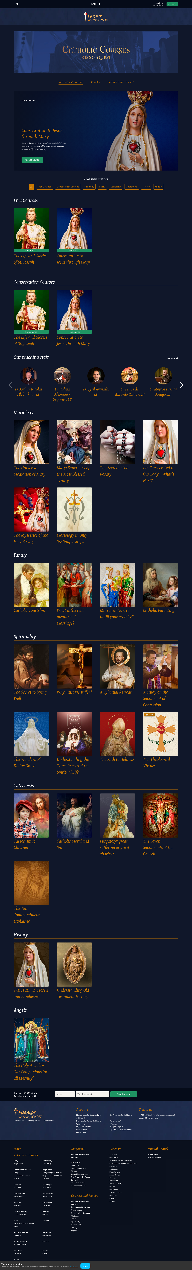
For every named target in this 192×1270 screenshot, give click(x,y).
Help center (49, 1120)
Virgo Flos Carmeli (83, 1127)
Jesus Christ (47, 1193)
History (146, 186)
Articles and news (26, 1155)
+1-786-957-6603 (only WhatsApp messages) (157, 1115)
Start (17, 1149)
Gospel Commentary (79, 1174)
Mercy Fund (81, 1132)
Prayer (45, 1250)
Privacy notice (34, 1120)
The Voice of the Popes (80, 1177)
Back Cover (76, 1165)
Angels (158, 186)
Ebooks (95, 81)
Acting (16, 1259)
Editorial (74, 1180)
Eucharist (18, 1250)
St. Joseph (46, 1184)
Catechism (47, 1202)
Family (102, 186)
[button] (182, 385)
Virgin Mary (18, 1163)
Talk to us (145, 1109)
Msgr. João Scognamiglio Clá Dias (122, 1163)
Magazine (78, 1149)
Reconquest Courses (71, 81)
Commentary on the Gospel (120, 1160)
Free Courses (44, 186)
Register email (123, 1094)
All (31, 186)
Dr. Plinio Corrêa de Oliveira (121, 1115)
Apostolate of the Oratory (121, 1130)
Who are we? (115, 1121)
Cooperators (81, 1130)
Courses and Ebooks (84, 1195)
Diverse (74, 1171)
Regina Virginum (117, 1127)
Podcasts (115, 1149)
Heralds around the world (24, 1223)
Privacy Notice (74, 1267)
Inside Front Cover (78, 1186)
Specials (17, 1202)
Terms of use (19, 1120)
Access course (32, 159)
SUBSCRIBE (172, 4)
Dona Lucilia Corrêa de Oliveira (88, 1121)
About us (82, 1109)
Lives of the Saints (78, 1183)
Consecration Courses (68, 186)
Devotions (46, 1232)
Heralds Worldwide (78, 1168)
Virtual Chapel (158, 1149)
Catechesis (131, 186)
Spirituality (116, 186)
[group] (28, 382)
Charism (113, 1124)
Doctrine (17, 1184)
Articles (45, 1220)
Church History (20, 1211)
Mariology (89, 186)
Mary (16, 1160)
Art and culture (20, 1241)
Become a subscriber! (120, 81)
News (16, 1220)
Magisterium (19, 1193)
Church (45, 1241)
